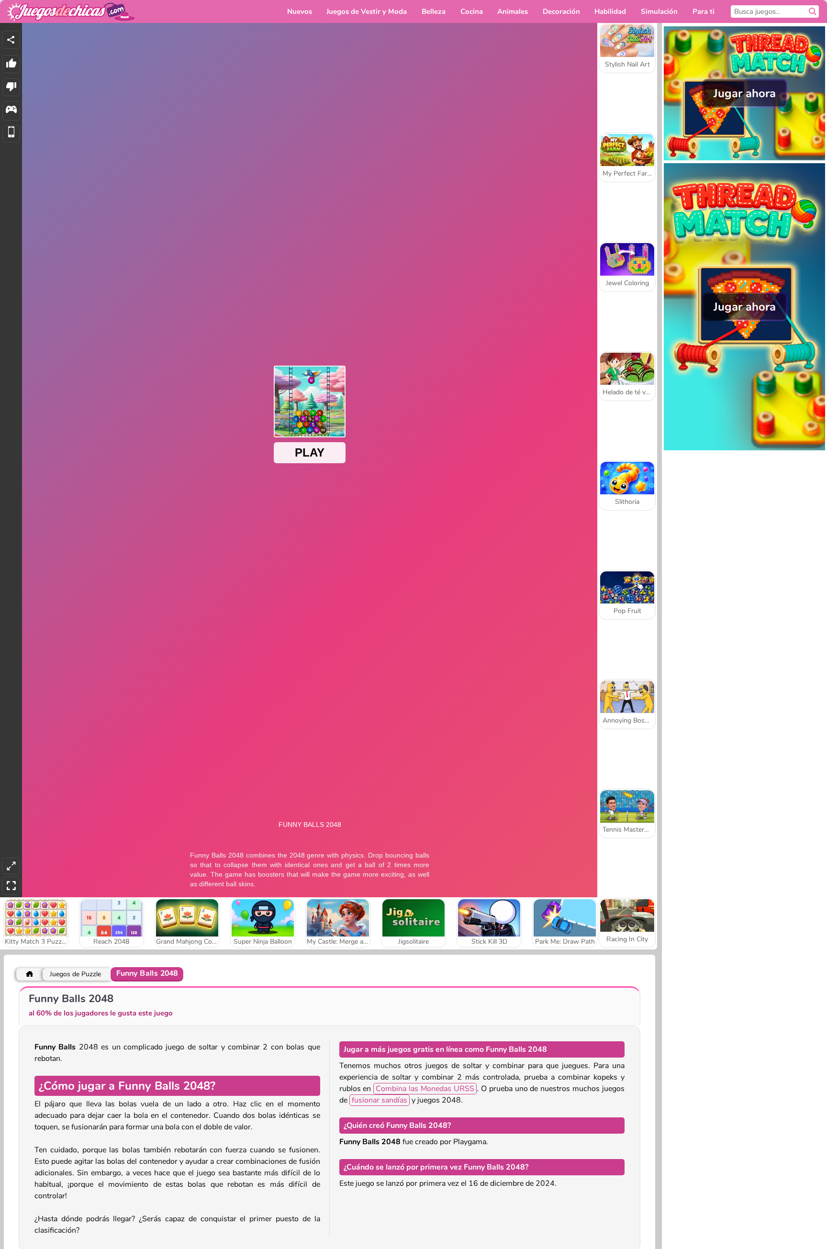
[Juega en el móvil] (11, 134)
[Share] (11, 40)
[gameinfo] (11, 111)
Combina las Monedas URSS (425, 1088)
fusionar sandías (379, 1100)
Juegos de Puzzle (75, 974)
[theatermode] (11, 866)
